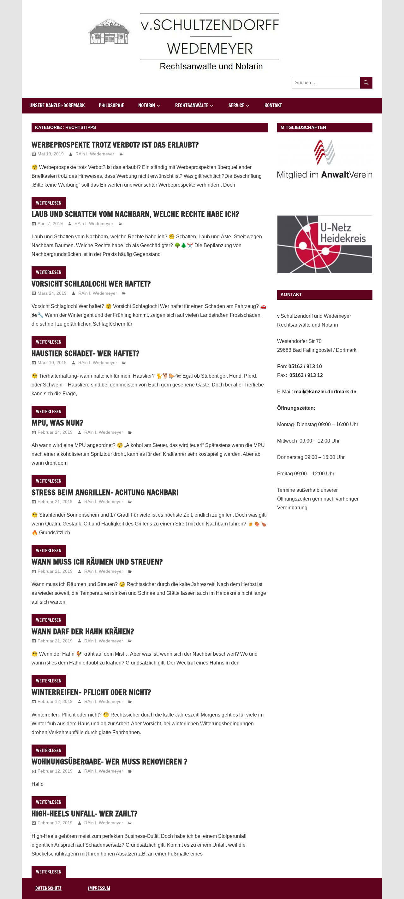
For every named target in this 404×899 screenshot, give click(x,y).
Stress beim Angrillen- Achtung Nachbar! (105, 492)
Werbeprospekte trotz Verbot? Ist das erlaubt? (115, 144)
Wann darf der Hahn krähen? (83, 631)
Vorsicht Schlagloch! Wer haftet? (91, 283)
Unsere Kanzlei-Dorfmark (57, 105)
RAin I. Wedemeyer (94, 153)
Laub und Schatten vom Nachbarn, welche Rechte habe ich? (135, 214)
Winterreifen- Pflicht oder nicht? (91, 692)
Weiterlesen (49, 203)
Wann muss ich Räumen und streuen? (97, 561)
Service (236, 105)
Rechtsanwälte (191, 105)
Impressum (99, 888)
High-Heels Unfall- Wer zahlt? (84, 813)
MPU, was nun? (57, 422)
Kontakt (273, 105)
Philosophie (111, 105)
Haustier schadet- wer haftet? (85, 353)
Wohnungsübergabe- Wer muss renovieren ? (109, 761)
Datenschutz (48, 888)
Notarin (146, 105)
